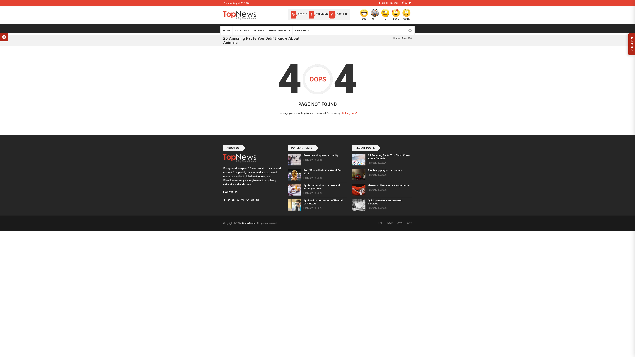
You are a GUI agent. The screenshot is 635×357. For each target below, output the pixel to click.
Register (394, 3)
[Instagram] (257, 199)
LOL (380, 223)
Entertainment (278, 30)
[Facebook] (403, 2)
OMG (399, 223)
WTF (409, 223)
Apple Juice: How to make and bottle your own (321, 187)
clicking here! (349, 113)
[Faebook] (224, 199)
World (258, 30)
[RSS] (233, 199)
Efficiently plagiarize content (385, 170)
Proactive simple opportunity (320, 155)
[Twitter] (410, 2)
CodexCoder (249, 223)
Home (226, 30)
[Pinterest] (238, 199)
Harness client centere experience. (389, 185)
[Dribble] (242, 199)
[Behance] (252, 199)
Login (382, 3)
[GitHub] (406, 2)
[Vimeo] (247, 199)
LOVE (390, 223)
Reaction (300, 30)
